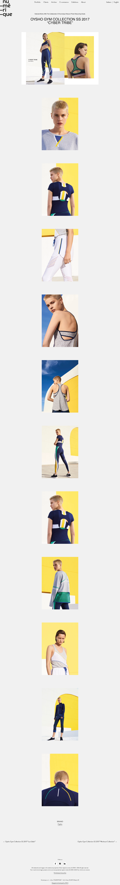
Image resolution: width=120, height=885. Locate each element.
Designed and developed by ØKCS (60, 883)
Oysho (60, 824)
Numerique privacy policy (60, 873)
